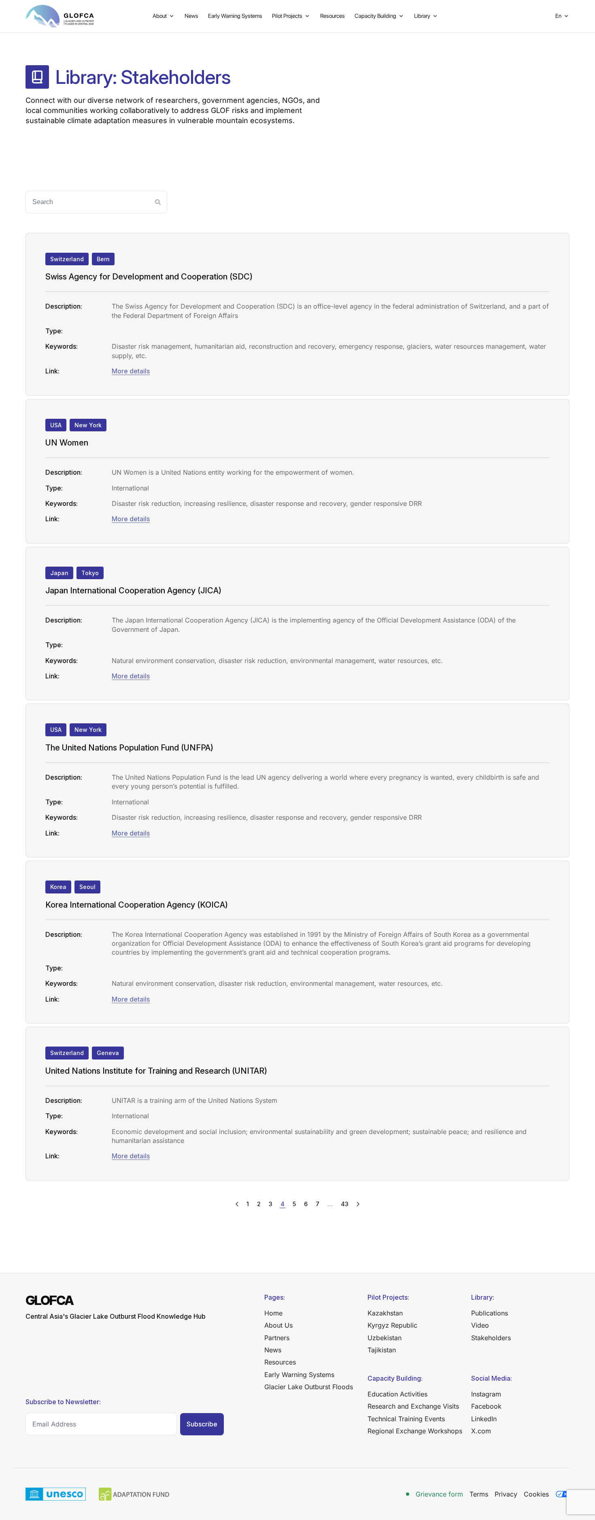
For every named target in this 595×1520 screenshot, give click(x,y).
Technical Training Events (406, 1419)
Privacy (506, 1494)
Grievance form (439, 1494)
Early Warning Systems (235, 16)
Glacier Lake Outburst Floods (308, 1387)
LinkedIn (484, 1419)
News (191, 16)
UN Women (66, 443)
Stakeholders (491, 1338)
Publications (489, 1313)
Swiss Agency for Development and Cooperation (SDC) (149, 276)
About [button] (160, 16)
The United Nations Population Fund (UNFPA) (129, 748)
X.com (481, 1431)
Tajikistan (382, 1350)
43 (344, 1203)
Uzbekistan (385, 1338)
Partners (276, 1338)
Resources (332, 16)
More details (131, 371)
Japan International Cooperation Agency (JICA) (133, 590)
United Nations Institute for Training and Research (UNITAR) (156, 1071)
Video (480, 1325)
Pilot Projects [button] (287, 16)
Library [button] (422, 16)
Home (273, 1313)
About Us (278, 1325)
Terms (479, 1494)
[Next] (358, 1204)
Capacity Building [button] (375, 16)
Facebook (486, 1406)
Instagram (486, 1394)
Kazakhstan (385, 1313)
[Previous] (237, 1204)
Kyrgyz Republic (392, 1325)
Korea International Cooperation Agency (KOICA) (136, 905)
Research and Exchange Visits (413, 1406)
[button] (562, 16)
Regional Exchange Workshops (415, 1431)
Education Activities (397, 1394)
